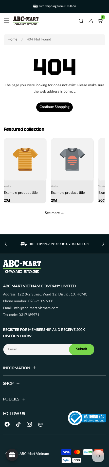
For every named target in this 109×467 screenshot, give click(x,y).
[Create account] (91, 21)
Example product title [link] (21, 193)
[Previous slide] (6, 244)
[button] (6, 20)
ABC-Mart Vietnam (34, 454)
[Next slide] (103, 244)
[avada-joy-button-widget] (12, 455)
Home (12, 39)
